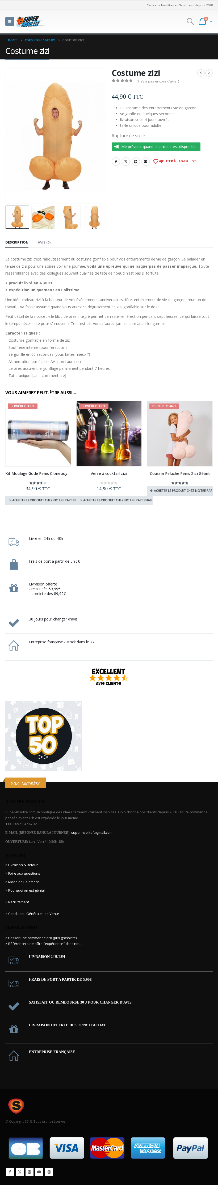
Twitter (125, 161)
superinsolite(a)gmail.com (91, 832)
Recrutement (18, 902)
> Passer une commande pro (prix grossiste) (41, 937)
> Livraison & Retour (21, 864)
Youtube (39, 1172)
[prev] (201, 73)
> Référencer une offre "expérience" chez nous (43, 943)
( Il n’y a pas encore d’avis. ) (157, 81)
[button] (9, 21)
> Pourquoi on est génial (25, 890)
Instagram (49, 1172)
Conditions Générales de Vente (33, 913)
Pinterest (136, 161)
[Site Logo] (30, 21)
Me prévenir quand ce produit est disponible (158, 146)
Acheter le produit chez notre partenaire (47, 500)
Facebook (116, 161)
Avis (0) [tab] (44, 242)
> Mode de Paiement (22, 881)
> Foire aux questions (22, 873)
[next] (209, 73)
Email (145, 161)
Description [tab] (16, 242)
